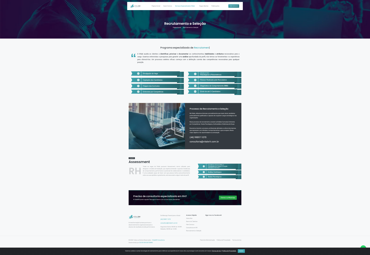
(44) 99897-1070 (198, 137)
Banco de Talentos (191, 221)
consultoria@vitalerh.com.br (204, 141)
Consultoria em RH (191, 227)
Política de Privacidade (223, 240)
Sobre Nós (189, 218)
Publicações (215, 6)
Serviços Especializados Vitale (185, 6)
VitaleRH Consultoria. (158, 240)
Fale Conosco (234, 6)
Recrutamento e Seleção (193, 230)
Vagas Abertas (203, 6)
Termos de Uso (236, 240)
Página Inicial (156, 6)
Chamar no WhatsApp (228, 197)
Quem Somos (167, 6)
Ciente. (241, 251)
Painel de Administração (207, 240)
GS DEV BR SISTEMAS (146, 242)
